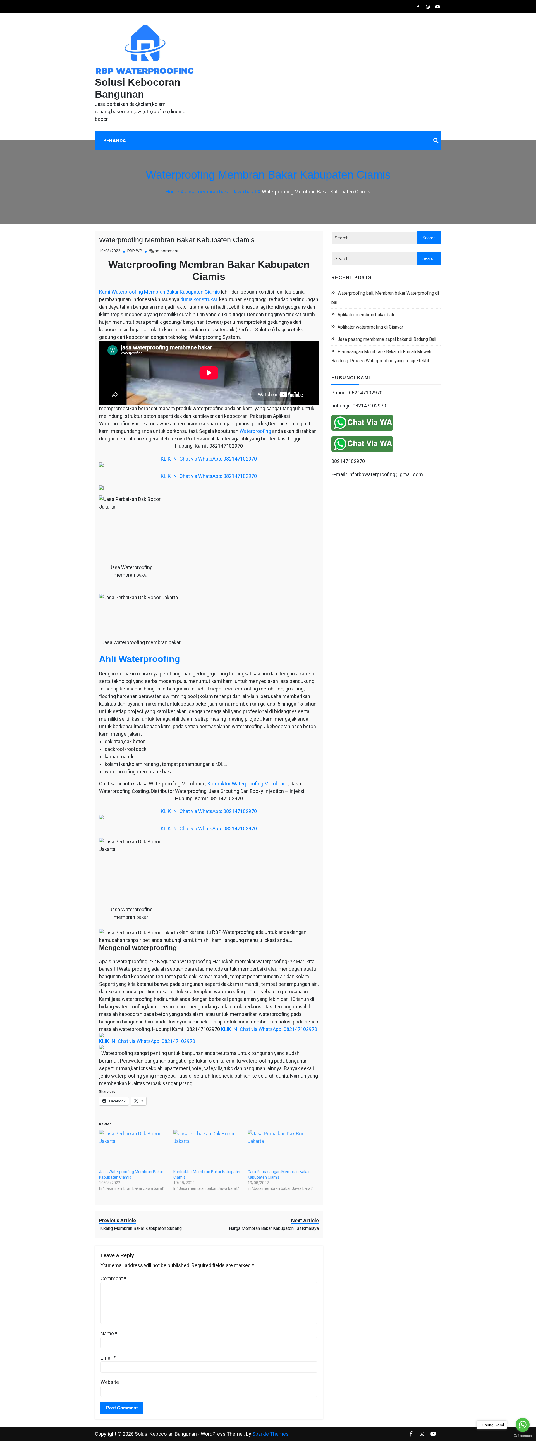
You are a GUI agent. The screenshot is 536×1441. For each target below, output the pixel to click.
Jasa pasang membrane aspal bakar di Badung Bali (387, 339)
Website (109, 1382)
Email (108, 1358)
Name (108, 1333)
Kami (104, 292)
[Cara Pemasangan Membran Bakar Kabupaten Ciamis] (282, 1149)
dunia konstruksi (198, 299)
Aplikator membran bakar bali (366, 314)
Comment (113, 1278)
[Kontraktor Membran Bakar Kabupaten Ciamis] (207, 1149)
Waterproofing (255, 431)
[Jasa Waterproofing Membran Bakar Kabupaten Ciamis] (133, 1149)
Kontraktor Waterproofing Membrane (247, 784)
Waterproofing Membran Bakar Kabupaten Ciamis (177, 240)
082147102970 (348, 461)
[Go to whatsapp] (523, 1425)
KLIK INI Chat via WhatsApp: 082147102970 (209, 459)
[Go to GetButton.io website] (523, 1435)
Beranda (114, 140)
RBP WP (134, 251)
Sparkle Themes (270, 1434)
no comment (166, 251)
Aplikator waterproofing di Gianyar (370, 327)
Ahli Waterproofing (139, 659)
